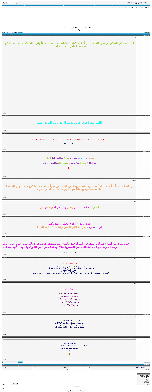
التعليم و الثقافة (135, 2)
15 (7, 32)
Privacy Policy (46, 5)
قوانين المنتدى (147, 384)
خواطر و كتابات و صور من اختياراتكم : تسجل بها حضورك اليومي (76, 27)
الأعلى (3, 388)
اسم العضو (15, 2)
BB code (147, 379)
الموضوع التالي (73, 371)
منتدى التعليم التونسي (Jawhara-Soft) (143, 2)
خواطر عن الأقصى (146, 369)
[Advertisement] (76, 18)
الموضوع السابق (78, 371)
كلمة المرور (15, 3)
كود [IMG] (147, 381)
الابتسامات (147, 380)
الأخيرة (4, 32)
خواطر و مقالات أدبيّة (130, 2)
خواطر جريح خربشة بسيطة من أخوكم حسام (142, 367)
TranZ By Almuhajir (86, 390)
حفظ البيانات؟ (5, 2)
